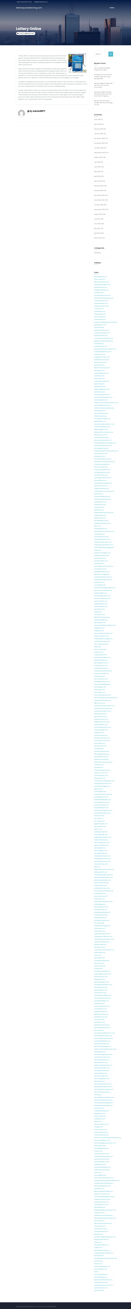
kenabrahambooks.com (102, 738)
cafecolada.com (99, 676)
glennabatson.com (100, 716)
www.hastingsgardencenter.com (105, 1143)
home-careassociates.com (103, 633)
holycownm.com (99, 899)
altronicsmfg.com (100, 317)
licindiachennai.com (100, 287)
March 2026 (98, 124)
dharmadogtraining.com (102, 1266)
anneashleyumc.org (100, 1062)
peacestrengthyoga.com (102, 1046)
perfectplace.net (100, 622)
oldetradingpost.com (101, 429)
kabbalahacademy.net (101, 555)
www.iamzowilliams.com (102, 1140)
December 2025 (99, 138)
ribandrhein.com (99, 609)
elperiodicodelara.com (101, 282)
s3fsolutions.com (99, 456)
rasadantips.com (99, 311)
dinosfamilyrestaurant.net (102, 440)
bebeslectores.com (100, 435)
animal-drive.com (100, 966)
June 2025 (97, 167)
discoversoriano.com (101, 679)
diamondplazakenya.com (102, 1186)
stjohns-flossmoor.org (101, 883)
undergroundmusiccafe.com (103, 1285)
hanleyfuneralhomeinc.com (103, 542)
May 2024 (97, 228)
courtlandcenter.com (101, 915)
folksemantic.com (100, 504)
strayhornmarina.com (101, 719)
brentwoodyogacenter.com (103, 1100)
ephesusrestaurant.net (102, 1159)
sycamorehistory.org (101, 1132)
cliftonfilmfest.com (100, 480)
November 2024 (99, 200)
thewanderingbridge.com (102, 800)
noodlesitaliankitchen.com (103, 352)
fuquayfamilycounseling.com (103, 1253)
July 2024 (97, 219)
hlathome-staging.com (102, 574)
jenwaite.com (98, 1234)
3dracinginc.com (99, 692)
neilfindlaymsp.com (100, 918)
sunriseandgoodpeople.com (103, 875)
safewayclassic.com (101, 335)
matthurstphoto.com (101, 1205)
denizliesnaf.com (99, 947)
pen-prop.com (99, 1030)
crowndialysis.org (99, 585)
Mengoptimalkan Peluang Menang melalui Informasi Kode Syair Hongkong (102, 94)
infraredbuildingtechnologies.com (105, 443)
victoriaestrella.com (100, 909)
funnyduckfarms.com (101, 1231)
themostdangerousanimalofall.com (106, 698)
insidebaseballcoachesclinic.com (105, 1210)
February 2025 (99, 186)
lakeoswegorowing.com (102, 1250)
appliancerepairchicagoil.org (103, 341)
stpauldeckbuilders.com (102, 1068)
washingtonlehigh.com (101, 1111)
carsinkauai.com (99, 1213)
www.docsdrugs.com (101, 1076)
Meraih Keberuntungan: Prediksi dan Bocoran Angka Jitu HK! (103, 103)
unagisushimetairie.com (102, 357)
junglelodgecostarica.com (102, 837)
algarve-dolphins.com (101, 845)
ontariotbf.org (98, 344)
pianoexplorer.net (100, 1146)
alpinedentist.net (100, 386)
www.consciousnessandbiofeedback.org (107, 1137)
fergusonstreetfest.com (102, 1199)
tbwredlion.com (99, 1188)
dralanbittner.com (100, 518)
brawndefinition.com (101, 724)
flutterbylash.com (100, 1226)
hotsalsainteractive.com (102, 295)
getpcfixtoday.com (100, 362)
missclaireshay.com (100, 276)
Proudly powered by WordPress (25, 1306)
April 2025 (97, 176)
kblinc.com (97, 526)
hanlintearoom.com (100, 1229)
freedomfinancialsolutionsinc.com (105, 1049)
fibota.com (98, 1172)
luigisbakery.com (99, 1113)
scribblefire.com (99, 628)
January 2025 (98, 190)
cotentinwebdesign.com (102, 427)
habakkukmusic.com (100, 1017)
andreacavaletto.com (101, 636)
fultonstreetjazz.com (101, 413)
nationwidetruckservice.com (103, 901)
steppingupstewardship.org (103, 1105)
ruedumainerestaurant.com (103, 762)
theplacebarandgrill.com (102, 926)
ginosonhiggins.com (100, 850)
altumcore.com (99, 963)
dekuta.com (98, 1121)
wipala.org (97, 647)
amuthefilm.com (99, 743)
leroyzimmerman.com (101, 1239)
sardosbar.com (99, 507)
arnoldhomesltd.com (101, 475)
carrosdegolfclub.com (101, 448)
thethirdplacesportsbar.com (103, 1156)
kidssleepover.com (100, 325)
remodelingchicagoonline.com (104, 1097)
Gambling (22, 33)
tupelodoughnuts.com (101, 537)
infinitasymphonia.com (101, 751)
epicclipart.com (99, 370)
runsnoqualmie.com (100, 1073)
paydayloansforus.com (101, 330)
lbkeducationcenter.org (102, 617)
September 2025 (100, 153)
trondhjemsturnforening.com (103, 1183)
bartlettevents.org (100, 416)
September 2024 (100, 209)
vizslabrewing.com (100, 515)
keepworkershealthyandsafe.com (105, 349)
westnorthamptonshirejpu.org (104, 408)
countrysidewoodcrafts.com (103, 338)
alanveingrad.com (100, 848)
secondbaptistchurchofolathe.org (105, 1258)
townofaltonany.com (101, 864)
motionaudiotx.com (100, 1269)
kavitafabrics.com (100, 893)
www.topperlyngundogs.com (103, 1038)
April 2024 (97, 233)
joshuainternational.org (101, 1025)
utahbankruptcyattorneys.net (104, 491)
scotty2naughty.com (101, 775)
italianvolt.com (99, 510)
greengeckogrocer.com (102, 572)
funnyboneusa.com (100, 885)
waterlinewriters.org (100, 987)
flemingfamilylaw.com (101, 1245)
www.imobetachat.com (102, 1006)
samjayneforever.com (101, 1202)
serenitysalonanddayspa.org (103, 298)
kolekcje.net (98, 612)
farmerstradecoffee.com (102, 998)
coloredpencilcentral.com (102, 478)
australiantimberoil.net (101, 437)
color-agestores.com (101, 644)
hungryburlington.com (101, 808)
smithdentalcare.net (101, 1282)
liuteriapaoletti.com (100, 872)
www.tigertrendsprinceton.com (104, 1033)
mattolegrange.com (101, 834)
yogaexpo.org (98, 631)
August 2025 (98, 157)
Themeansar (52, 1306)
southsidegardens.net (101, 1148)
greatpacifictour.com (101, 907)
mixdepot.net (98, 1127)
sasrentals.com (99, 563)
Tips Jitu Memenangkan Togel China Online (102, 69)
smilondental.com (100, 558)
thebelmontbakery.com (102, 333)
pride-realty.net (99, 1221)
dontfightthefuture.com (102, 472)
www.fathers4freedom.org (103, 1036)
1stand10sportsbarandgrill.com (104, 547)
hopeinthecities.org (100, 660)
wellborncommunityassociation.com (106, 403)
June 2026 (97, 119)
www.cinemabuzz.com (101, 1124)
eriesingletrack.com (100, 529)
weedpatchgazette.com (102, 523)
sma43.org (97, 1095)
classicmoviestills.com (101, 673)
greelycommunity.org (101, 759)
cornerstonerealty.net (101, 1135)
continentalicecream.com (102, 727)
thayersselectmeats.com (102, 974)
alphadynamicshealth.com (103, 1223)
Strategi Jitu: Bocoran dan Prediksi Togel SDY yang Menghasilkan (103, 76)
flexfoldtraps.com (100, 1052)
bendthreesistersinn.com (102, 880)
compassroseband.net (101, 960)
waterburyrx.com (99, 928)
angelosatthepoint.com (102, 934)
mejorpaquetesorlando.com (103, 545)
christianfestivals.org (101, 840)
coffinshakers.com (100, 791)
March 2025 (98, 181)
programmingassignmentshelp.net (105, 322)
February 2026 (98, 129)
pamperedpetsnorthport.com (104, 531)
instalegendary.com (100, 346)
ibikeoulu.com (98, 789)
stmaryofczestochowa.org (103, 794)
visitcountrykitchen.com (102, 842)
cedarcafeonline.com (101, 301)
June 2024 (97, 224)
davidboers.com (99, 1003)
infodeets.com (99, 293)
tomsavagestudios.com (102, 596)
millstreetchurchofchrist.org (103, 1215)
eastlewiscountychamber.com (104, 706)
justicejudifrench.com (101, 797)
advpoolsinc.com (99, 931)
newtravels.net (99, 327)
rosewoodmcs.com (100, 1129)
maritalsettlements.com (102, 856)
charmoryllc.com (99, 690)
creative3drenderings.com (103, 995)
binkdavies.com (99, 732)
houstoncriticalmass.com (102, 695)
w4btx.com (98, 550)
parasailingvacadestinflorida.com (105, 1218)
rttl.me (96, 1272)
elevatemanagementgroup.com (105, 1237)
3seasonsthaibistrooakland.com (104, 625)
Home (112, 8)
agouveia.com (99, 1256)
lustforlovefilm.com (100, 746)
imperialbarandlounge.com (103, 483)
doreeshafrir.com (100, 778)
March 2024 (98, 238)
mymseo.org (98, 1261)
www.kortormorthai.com (102, 1057)
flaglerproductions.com (102, 722)
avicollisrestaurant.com (102, 920)
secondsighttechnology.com (103, 566)
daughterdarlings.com (101, 290)
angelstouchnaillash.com (102, 553)
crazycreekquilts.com (101, 730)
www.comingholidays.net (102, 684)
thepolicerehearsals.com (102, 700)
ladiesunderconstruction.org (103, 432)
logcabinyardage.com (101, 1001)
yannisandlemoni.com (101, 521)
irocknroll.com (98, 494)
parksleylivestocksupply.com (103, 639)
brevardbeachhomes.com (102, 459)
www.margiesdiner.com (102, 1078)
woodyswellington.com (101, 1162)
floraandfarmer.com (101, 453)
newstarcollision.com (101, 561)
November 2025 (99, 143)
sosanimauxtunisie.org (101, 381)
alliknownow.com (99, 703)
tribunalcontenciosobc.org (103, 708)
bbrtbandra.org (99, 365)
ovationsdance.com (100, 606)
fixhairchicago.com (100, 944)
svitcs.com (97, 955)
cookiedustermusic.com (102, 888)
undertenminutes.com (101, 306)
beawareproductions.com (102, 783)
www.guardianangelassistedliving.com (106, 1180)
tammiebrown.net (100, 826)
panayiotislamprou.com (102, 394)
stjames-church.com (101, 773)
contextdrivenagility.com (102, 786)
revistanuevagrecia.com (102, 770)
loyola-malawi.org (100, 649)
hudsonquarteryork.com (102, 1170)
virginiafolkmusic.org (100, 604)
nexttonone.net (99, 1019)
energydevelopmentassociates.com (106, 451)
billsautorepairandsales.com (103, 1191)
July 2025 (97, 162)
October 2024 (98, 205)
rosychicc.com (99, 652)
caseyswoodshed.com (101, 942)
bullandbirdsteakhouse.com (103, 1087)
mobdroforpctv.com (101, 665)
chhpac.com (98, 1264)
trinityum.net (98, 1151)
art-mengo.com (99, 821)
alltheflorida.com (99, 1207)
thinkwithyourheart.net (101, 488)
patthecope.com (100, 952)
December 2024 (99, 195)
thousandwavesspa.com (102, 912)
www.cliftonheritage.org (102, 1092)
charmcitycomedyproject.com (104, 781)
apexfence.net (99, 1290)
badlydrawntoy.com (100, 1011)
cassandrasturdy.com (101, 668)
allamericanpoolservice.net (103, 590)
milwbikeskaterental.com (102, 859)
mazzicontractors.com (101, 1154)
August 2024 (98, 214)
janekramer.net (99, 816)
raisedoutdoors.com (101, 486)
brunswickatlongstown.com (103, 810)
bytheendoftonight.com (102, 657)
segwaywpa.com (99, 979)
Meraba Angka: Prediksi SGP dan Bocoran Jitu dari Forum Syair (103, 85)
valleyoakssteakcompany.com (104, 939)
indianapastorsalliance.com (103, 936)
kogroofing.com (99, 384)
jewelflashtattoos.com (101, 360)
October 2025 (98, 148)
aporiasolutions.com (101, 977)
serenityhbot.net (99, 1022)
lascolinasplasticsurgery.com (103, 1089)
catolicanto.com (99, 614)
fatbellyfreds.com (100, 1164)
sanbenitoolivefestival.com (103, 671)
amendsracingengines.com (103, 1054)
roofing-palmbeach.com (102, 470)
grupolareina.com (100, 421)
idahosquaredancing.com (102, 499)
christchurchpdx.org (100, 735)
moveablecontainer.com (102, 419)
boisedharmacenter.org (102, 641)
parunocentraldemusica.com (103, 1178)
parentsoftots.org (100, 993)
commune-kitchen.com (102, 740)
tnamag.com (98, 969)
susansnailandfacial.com (102, 1028)
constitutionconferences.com (104, 950)
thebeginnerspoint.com (102, 681)
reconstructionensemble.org (103, 891)
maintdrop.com (99, 376)
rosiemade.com (99, 534)
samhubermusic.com (101, 1288)
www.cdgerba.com (100, 1175)
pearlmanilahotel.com (101, 373)
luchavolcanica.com (100, 896)
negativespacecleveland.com (104, 869)
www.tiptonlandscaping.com (103, 1103)
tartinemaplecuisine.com (102, 813)
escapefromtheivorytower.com (104, 462)
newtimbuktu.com (100, 314)
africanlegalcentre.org (101, 754)
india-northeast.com (101, 467)
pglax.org (97, 867)
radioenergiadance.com (102, 389)
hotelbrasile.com (99, 411)
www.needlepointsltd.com (102, 1084)
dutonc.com (98, 829)
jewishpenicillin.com (100, 593)
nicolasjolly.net (99, 749)
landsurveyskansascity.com (103, 1065)
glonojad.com (98, 767)
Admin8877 (39, 111)
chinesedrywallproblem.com (103, 877)
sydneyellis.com (99, 582)
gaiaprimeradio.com (101, 824)
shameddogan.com (100, 990)
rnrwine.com (98, 1247)
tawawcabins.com (100, 502)
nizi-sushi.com (98, 818)
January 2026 (98, 134)
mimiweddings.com (100, 1277)
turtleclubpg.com (100, 904)
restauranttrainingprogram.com (104, 588)
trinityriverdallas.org (100, 620)
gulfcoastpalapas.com (101, 982)
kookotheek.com (99, 392)
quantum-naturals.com (102, 1194)
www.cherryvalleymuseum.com (104, 424)
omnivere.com (99, 309)
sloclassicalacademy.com (102, 711)
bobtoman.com (99, 378)
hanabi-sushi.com (100, 1116)
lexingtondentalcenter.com (103, 580)
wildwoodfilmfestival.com (102, 405)
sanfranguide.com (100, 687)
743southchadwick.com (102, 464)
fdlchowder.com (99, 1081)
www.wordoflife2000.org (102, 496)
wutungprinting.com (100, 853)
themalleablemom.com (102, 802)
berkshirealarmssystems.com (104, 512)
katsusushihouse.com (101, 757)
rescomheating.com (101, 1274)
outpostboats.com (100, 655)
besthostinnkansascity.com (103, 1280)
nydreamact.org (99, 354)
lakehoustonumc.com (101, 1014)
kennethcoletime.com (101, 805)
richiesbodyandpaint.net (102, 284)
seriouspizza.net (99, 958)
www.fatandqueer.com (101, 1060)
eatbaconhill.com (100, 319)
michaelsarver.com (100, 569)
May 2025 (97, 171)
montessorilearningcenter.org (104, 1197)
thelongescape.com (101, 832)
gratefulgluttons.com (101, 663)
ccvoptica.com (99, 1108)
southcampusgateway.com (103, 397)
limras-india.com (99, 279)
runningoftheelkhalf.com (102, 1041)
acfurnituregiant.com (101, 303)
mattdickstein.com (100, 1009)
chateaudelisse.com (101, 400)
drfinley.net (98, 1242)
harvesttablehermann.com (103, 445)
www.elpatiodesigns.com (102, 1167)
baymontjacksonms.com (102, 861)
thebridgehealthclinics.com (103, 985)
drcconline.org (98, 923)
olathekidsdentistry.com (102, 539)
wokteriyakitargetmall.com (103, 577)
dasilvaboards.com (100, 714)
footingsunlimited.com (101, 1070)
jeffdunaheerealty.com (101, 1044)
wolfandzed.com (99, 1119)
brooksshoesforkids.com (102, 971)
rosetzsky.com (99, 765)
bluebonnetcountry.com (102, 368)
